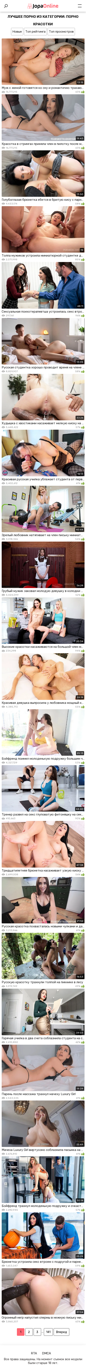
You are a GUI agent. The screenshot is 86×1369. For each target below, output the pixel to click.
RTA (34, 1353)
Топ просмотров (61, 31)
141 (48, 1332)
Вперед (61, 1332)
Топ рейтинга (35, 31)
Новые (17, 31)
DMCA (46, 1353)
